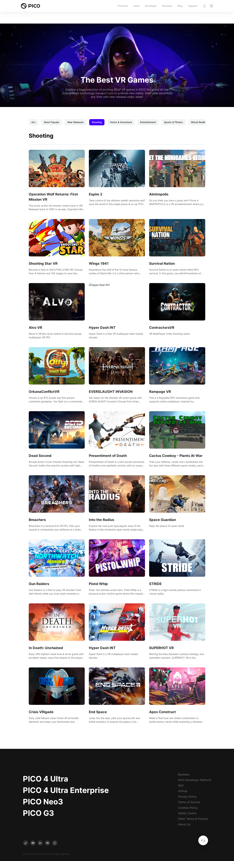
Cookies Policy (188, 807)
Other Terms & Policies (193, 818)
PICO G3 (38, 813)
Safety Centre (187, 813)
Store (136, 5)
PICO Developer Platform (194, 780)
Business (167, 5)
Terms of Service (189, 802)
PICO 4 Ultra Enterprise (66, 790)
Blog (180, 5)
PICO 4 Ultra (45, 778)
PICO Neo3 (43, 801)
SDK (181, 785)
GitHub (182, 791)
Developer (151, 5)
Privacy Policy (187, 796)
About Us (184, 824)
